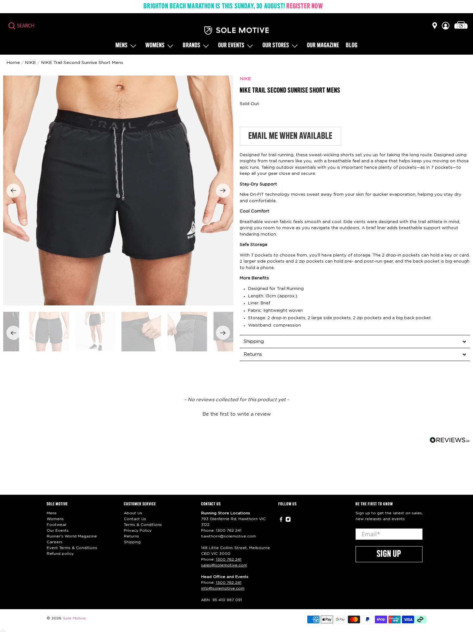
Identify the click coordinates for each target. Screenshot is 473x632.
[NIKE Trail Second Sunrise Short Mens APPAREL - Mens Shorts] (118, 190)
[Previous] (13, 191)
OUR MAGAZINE (323, 46)
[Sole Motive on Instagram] (288, 521)
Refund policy (60, 553)
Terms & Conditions (143, 525)
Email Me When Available (290, 136)
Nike (30, 62)
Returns (131, 536)
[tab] (355, 341)
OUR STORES (276, 46)
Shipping (132, 542)
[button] (236, 413)
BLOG (351, 46)
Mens (122, 46)
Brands (191, 46)
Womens (155, 46)
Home (13, 62)
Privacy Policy (138, 530)
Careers (54, 542)
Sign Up (389, 554)
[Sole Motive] (236, 30)
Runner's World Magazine (72, 536)
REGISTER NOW (304, 6)
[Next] (223, 191)
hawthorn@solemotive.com (228, 536)
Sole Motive (74, 618)
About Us (133, 513)
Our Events (58, 530)
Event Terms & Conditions (72, 548)
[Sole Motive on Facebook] (281, 521)
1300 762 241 (228, 530)
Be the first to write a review (236, 414)
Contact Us (135, 519)
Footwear (57, 525)
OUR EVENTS (231, 46)
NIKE (245, 79)
